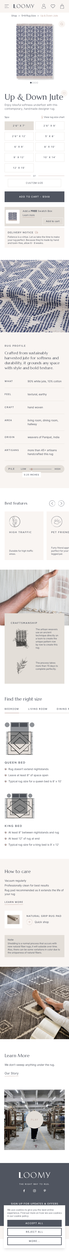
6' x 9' (19, 146)
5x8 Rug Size (28, 15)
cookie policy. (21, 1215)
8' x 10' (49, 146)
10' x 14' (50, 157)
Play (34, 1119)
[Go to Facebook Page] (24, 1190)
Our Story (12, 1073)
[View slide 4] (37, 82)
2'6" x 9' (50, 125)
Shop (14, 15)
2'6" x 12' (19, 136)
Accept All (34, 1223)
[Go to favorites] (53, 6)
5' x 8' (50, 136)
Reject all (34, 1231)
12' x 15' (19, 167)
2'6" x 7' (19, 125)
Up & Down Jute (49, 15)
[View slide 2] (33, 82)
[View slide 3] (35, 82)
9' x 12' (19, 157)
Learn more (29, 215)
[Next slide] (61, 503)
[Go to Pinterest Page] (45, 1190)
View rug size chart (54, 117)
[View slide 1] (31, 82)
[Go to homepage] (23, 6)
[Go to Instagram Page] (34, 1190)
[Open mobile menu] (7, 6)
